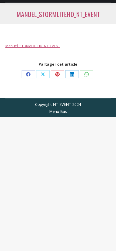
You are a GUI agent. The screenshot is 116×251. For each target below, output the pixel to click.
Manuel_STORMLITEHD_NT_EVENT (32, 45)
